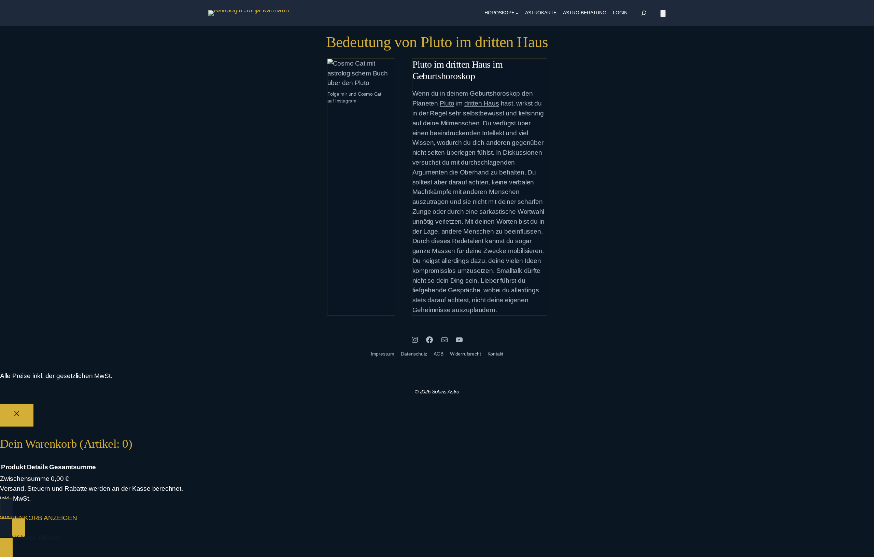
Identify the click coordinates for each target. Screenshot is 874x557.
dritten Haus (481, 103)
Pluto (447, 103)
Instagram (345, 100)
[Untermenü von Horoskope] (517, 13)
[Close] (16, 415)
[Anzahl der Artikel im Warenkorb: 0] (663, 13)
